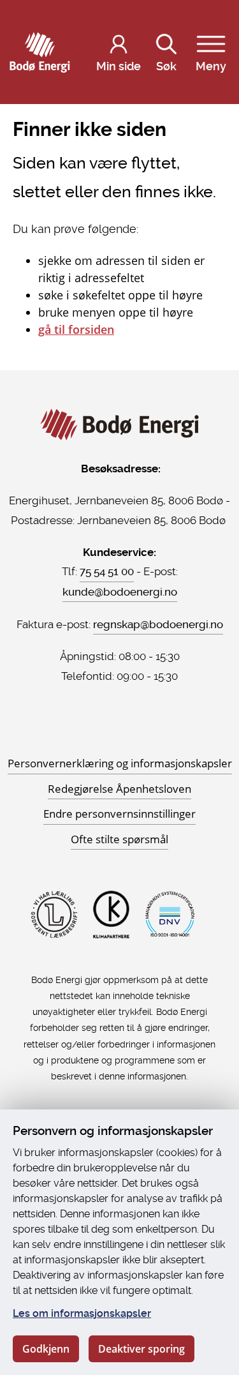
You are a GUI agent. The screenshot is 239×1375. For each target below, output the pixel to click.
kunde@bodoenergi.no (119, 591)
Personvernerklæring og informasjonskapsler (120, 763)
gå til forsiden (76, 329)
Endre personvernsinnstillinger (119, 813)
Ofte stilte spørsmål (119, 839)
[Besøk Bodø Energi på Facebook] (104, 729)
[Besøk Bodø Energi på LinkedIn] (135, 729)
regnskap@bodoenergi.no (158, 624)
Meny (211, 66)
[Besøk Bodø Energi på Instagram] (119, 729)
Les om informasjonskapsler (82, 1313)
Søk (166, 66)
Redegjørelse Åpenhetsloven (119, 788)
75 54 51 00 (107, 571)
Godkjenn (45, 1349)
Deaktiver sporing (141, 1349)
